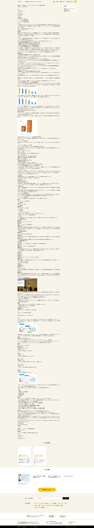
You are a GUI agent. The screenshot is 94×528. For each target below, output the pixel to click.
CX (51, 503)
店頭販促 (54, 503)
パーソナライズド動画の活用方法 (23, 22)
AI (39, 503)
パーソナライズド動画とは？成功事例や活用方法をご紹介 (28, 432)
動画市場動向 (20, 17)
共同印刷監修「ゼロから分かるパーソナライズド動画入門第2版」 (31, 164)
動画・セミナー (62, 1)
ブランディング (60, 503)
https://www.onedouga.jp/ (22, 424)
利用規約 (19, 526)
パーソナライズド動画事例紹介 (23, 20)
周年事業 (42, 507)
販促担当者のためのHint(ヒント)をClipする (33, 1)
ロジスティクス (37, 507)
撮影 (39, 505)
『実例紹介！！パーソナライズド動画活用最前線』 (27, 214)
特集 (57, 1)
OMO (42, 503)
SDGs (65, 503)
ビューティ (36, 503)
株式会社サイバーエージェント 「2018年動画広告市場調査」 (31, 136)
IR (49, 503)
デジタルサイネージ (50, 505)
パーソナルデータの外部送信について (34, 526)
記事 (54, 1)
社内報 (61, 505)
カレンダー (43, 505)
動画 (18, 9)
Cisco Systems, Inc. (22, 69)
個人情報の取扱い (24, 526)
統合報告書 (57, 505)
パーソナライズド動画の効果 (23, 19)
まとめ (19, 23)
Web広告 (46, 503)
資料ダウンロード (70, 1)
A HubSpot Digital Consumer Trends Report (27, 110)
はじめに (19, 16)
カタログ (35, 505)
